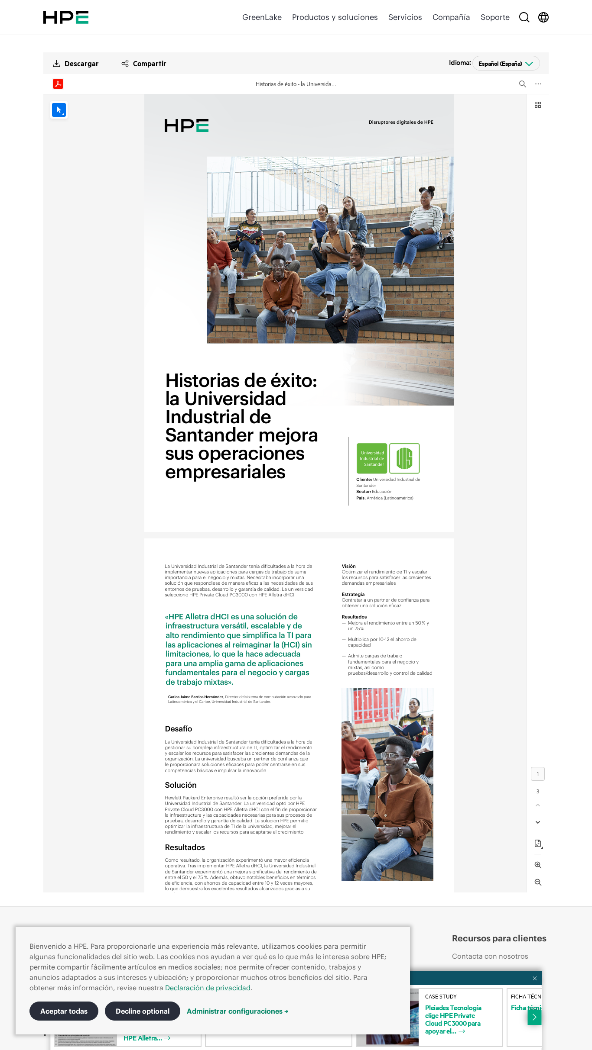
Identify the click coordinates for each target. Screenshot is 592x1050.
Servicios (405, 17)
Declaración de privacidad (207, 987)
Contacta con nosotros (490, 956)
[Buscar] (524, 17)
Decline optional (142, 1011)
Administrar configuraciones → (238, 1011)
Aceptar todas (64, 1011)
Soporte (495, 17)
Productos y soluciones (335, 17)
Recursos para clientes (499, 938)
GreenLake (262, 17)
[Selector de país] (543, 17)
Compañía (451, 17)
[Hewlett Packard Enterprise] (65, 17)
